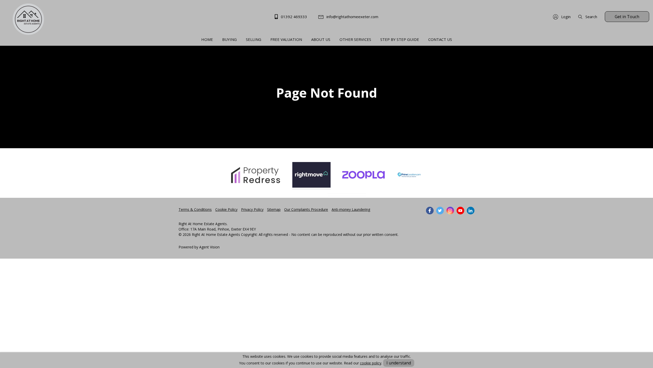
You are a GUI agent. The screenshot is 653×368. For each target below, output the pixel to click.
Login (565, 16)
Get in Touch (627, 16)
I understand (398, 363)
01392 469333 (293, 16)
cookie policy (370, 363)
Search (590, 16)
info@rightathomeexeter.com (351, 16)
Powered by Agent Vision (199, 247)
